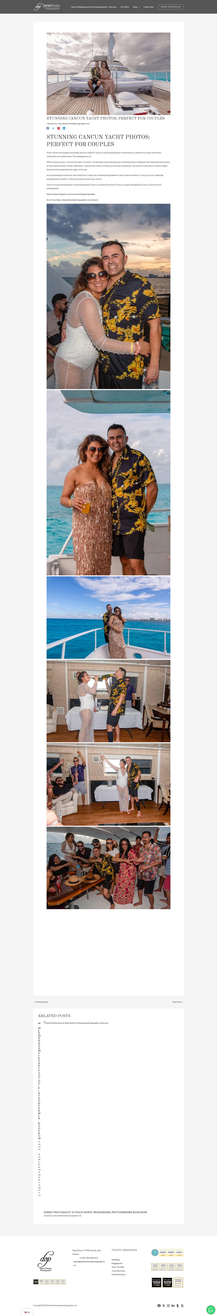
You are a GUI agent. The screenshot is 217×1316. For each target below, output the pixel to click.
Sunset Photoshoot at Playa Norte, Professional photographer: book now (95, 1212)
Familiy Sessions (119, 1274)
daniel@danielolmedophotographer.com (89, 1263)
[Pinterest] (58, 128)
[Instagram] (168, 1305)
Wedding (116, 1259)
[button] (171, 6)
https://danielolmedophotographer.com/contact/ (77, 200)
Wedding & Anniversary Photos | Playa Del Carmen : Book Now (39, 1083)
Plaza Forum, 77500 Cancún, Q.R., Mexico (86, 1252)
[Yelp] (182, 1305)
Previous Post (40, 1002)
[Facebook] (48, 128)
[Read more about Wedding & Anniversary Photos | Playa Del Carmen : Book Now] (39, 1023)
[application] (138, 7)
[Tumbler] (177, 1305)
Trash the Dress (118, 1271)
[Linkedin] (64, 128)
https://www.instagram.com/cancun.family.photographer (71, 194)
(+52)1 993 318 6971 (89, 1258)
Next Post (178, 1002)
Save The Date (118, 1267)
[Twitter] (53, 128)
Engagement (117, 1263)
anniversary (53, 123)
